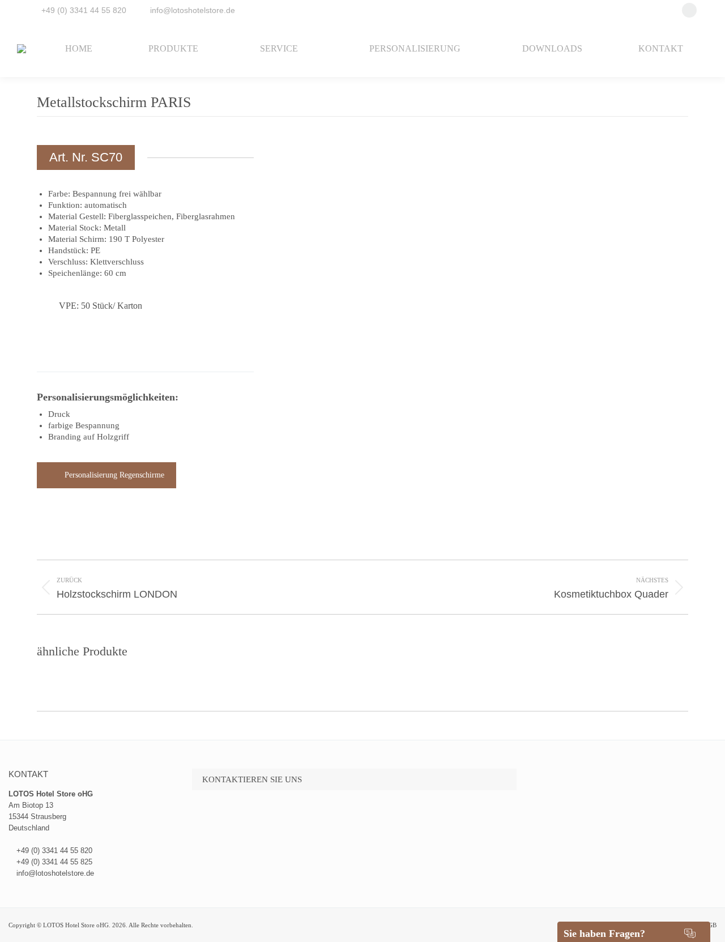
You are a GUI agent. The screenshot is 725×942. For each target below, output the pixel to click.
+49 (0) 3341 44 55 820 (83, 10)
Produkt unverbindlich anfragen (116, 345)
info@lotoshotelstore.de (192, 10)
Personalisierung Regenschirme (114, 475)
